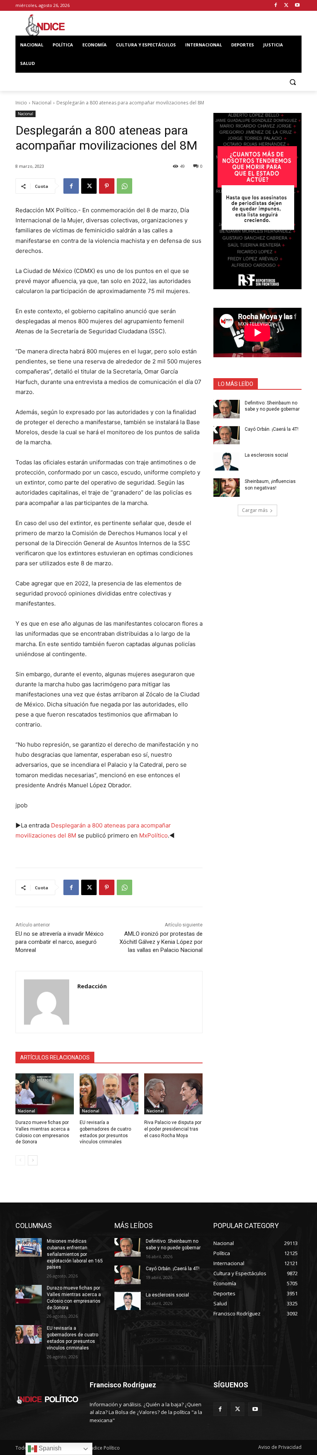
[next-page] (32, 1160)
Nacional (41, 102)
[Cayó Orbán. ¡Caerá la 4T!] (226, 435)
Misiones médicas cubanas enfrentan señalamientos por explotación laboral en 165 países (75, 1254)
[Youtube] (297, 5)
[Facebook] (275, 5)
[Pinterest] (106, 186)
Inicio (21, 102)
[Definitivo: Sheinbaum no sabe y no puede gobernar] (226, 409)
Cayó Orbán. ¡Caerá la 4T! (271, 429)
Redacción (92, 986)
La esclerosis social (266, 455)
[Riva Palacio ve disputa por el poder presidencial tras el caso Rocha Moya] (173, 1093)
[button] (292, 82)
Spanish (49, 1448)
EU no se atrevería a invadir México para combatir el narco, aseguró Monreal (59, 942)
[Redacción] (46, 1002)
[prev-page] (20, 1160)
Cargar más (255, 510)
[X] (286, 5)
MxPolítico (153, 835)
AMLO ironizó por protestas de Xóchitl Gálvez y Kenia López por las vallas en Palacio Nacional (161, 942)
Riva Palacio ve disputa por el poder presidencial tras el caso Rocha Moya (172, 1129)
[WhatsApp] (124, 186)
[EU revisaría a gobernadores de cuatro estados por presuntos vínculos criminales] (109, 1093)
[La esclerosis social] (226, 461)
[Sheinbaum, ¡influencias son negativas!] (226, 487)
